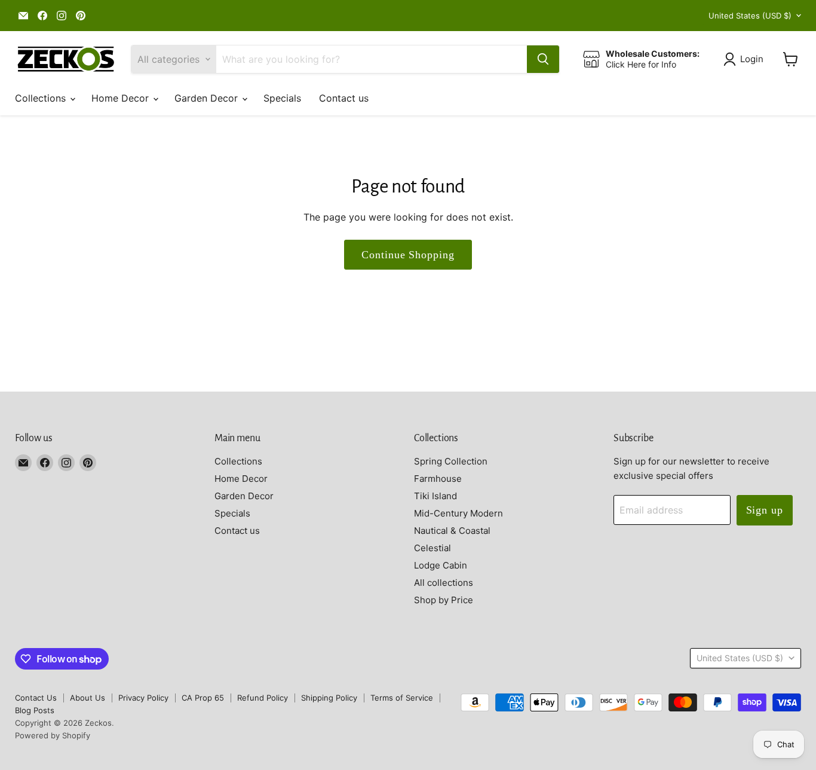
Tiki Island (435, 496)
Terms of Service (401, 697)
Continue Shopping (407, 255)
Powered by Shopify (52, 735)
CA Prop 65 (203, 697)
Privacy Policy (143, 697)
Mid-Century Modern (458, 513)
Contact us (344, 98)
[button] (745, 59)
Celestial (432, 548)
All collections (443, 582)
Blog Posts (34, 710)
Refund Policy (262, 697)
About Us (87, 697)
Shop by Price (443, 600)
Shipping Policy (329, 697)
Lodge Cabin (440, 565)
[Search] (543, 59)
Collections (42, 98)
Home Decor (121, 98)
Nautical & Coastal (452, 530)
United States (750, 15)
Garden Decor (207, 98)
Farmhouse (438, 478)
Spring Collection (450, 461)
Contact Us (36, 697)
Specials (282, 98)
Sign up (764, 510)
